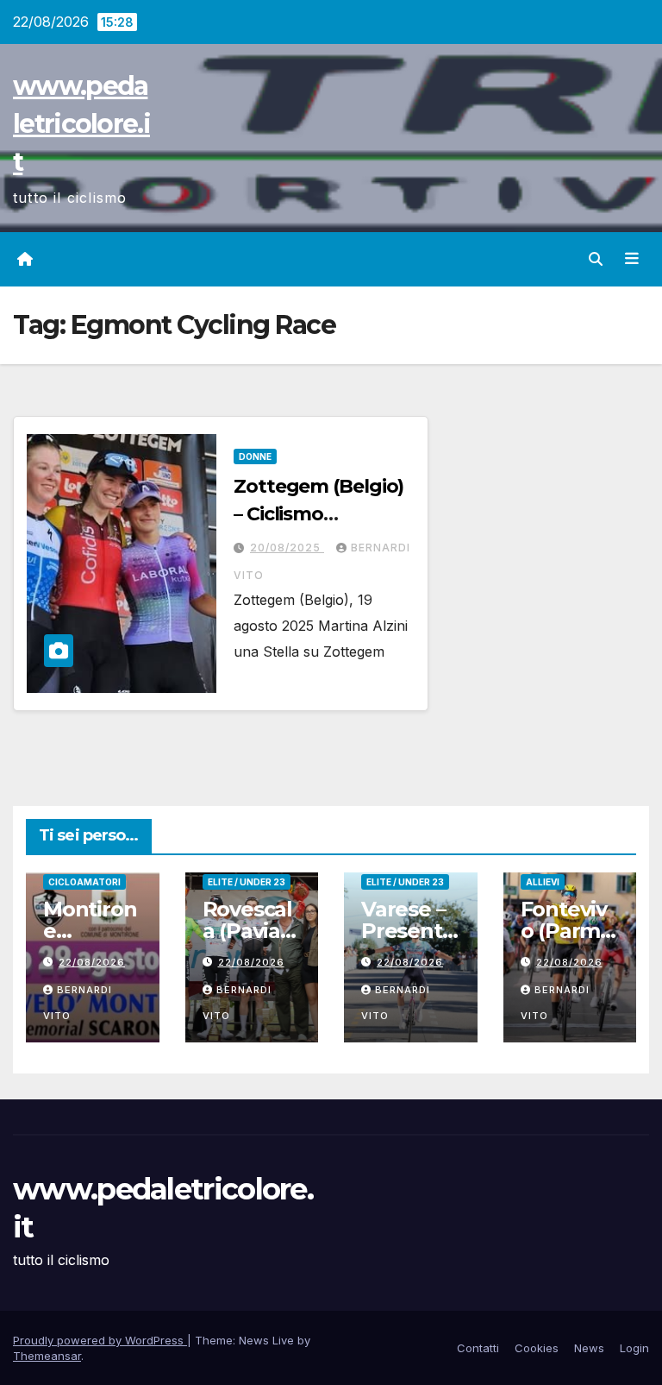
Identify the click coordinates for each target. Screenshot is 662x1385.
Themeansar (47, 1356)
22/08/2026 (92, 962)
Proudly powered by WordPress (100, 1340)
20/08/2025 (287, 547)
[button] (596, 259)
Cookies (537, 1348)
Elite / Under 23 (246, 882)
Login (634, 1348)
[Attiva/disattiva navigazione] (632, 259)
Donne (255, 456)
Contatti (478, 1348)
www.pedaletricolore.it (81, 124)
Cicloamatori (84, 882)
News (589, 1348)
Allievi (542, 882)
